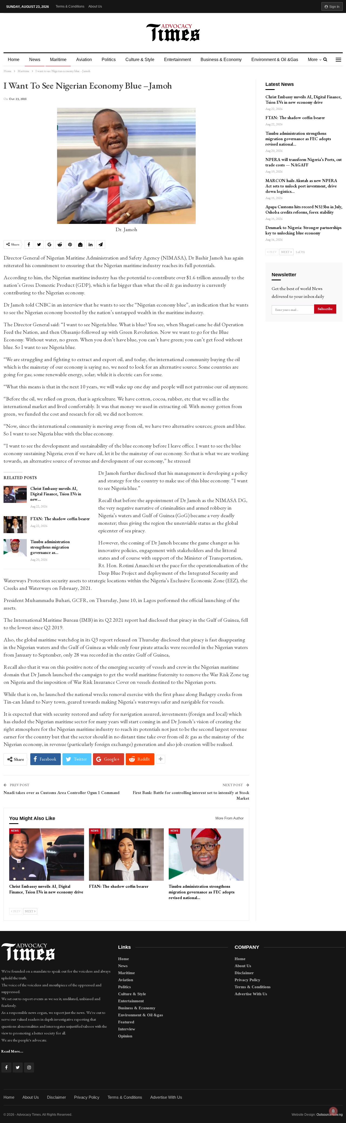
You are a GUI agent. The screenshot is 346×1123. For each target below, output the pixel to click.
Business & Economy (221, 59)
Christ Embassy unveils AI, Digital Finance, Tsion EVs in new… (55, 494)
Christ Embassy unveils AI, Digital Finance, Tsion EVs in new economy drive (303, 99)
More (313, 59)
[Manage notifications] (333, 1111)
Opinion (125, 1036)
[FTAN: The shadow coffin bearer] (15, 524)
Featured (126, 1022)
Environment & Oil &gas (274, 59)
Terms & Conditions (70, 6)
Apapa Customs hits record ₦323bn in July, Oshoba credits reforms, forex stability (303, 209)
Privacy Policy (247, 980)
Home (13, 59)
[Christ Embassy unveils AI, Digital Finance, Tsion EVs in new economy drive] (15, 494)
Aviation (84, 59)
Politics (109, 59)
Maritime (58, 59)
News (34, 59)
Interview (126, 1029)
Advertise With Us (251, 994)
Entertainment (177, 59)
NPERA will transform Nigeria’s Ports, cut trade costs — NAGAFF (303, 162)
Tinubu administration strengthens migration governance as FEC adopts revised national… (298, 138)
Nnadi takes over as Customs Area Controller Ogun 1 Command (62, 792)
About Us (95, 6)
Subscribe (325, 309)
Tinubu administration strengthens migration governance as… (50, 547)
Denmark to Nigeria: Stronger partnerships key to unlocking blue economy (303, 230)
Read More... (12, 1051)
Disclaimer (244, 973)
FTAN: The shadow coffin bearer (60, 519)
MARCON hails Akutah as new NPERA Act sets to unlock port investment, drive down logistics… (301, 186)
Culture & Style (139, 59)
